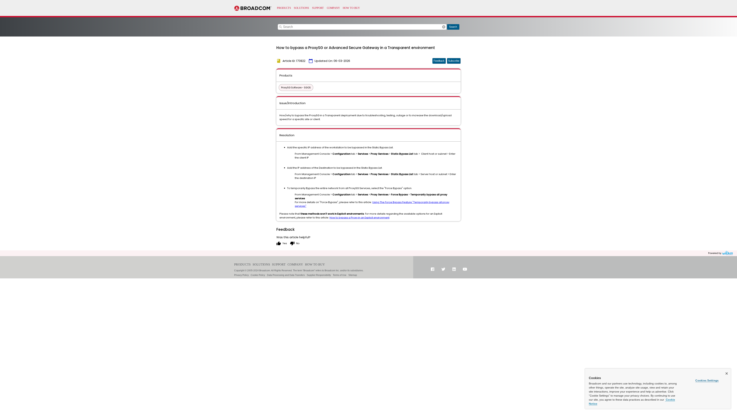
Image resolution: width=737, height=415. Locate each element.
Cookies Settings (707, 380)
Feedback (439, 60)
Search (453, 26)
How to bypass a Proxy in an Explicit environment (359, 217)
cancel (444, 27)
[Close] (726, 373)
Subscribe (453, 60)
